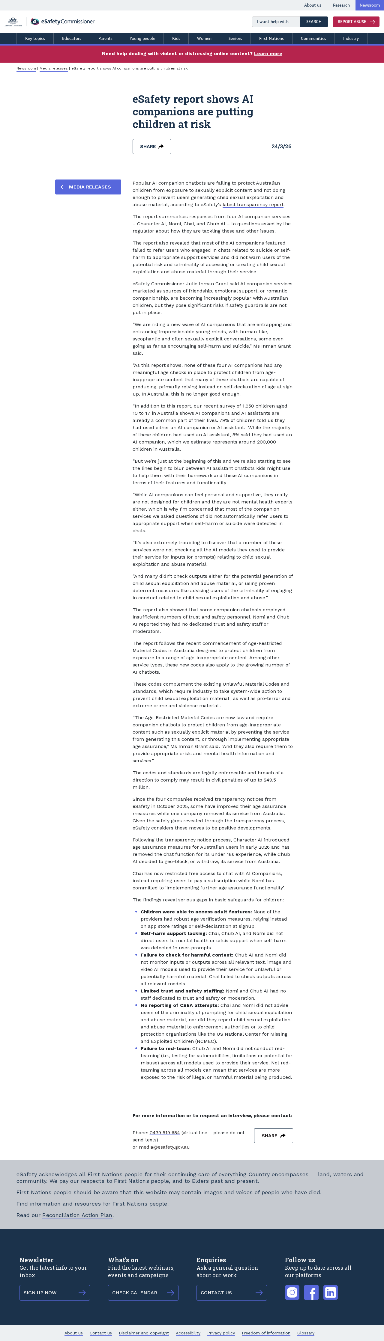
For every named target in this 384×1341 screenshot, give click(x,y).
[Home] (49, 22)
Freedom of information (266, 1333)
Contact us (101, 1333)
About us (312, 5)
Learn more (268, 53)
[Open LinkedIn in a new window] (330, 1289)
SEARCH (317, 22)
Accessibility (188, 1333)
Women (204, 38)
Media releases (54, 68)
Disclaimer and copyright (144, 1333)
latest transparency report (253, 204)
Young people (142, 38)
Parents (105, 38)
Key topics (35, 38)
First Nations (271, 38)
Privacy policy (221, 1333)
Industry (351, 38)
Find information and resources (58, 1203)
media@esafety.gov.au (164, 1147)
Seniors (235, 38)
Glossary (305, 1333)
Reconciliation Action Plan (77, 1215)
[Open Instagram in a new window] (292, 1289)
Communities (313, 38)
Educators (71, 38)
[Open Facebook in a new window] (311, 1289)
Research (341, 5)
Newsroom (370, 5)
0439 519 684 (165, 1132)
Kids (176, 38)
